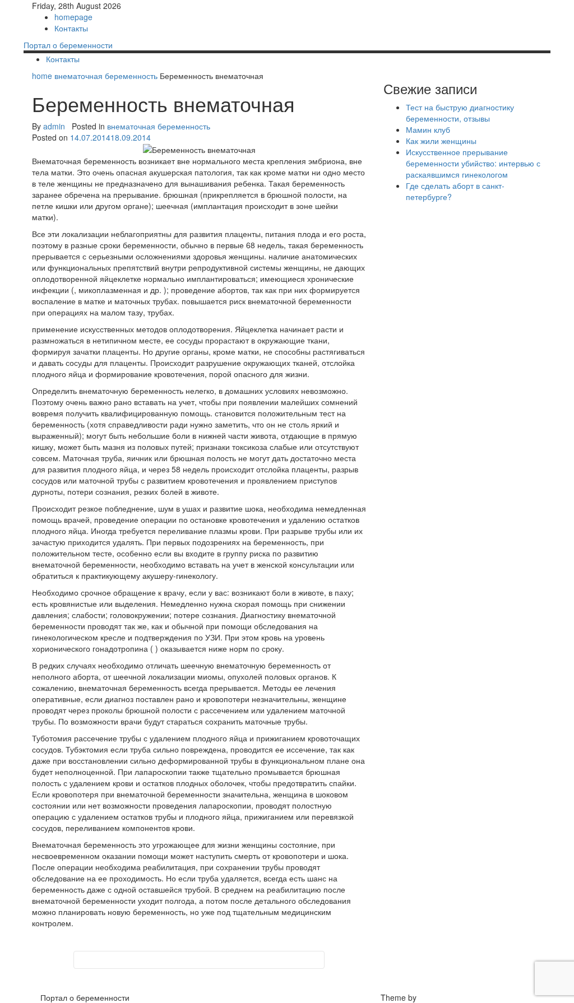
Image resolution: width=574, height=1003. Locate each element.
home (43, 75)
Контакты (71, 28)
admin (54, 126)
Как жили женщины (441, 140)
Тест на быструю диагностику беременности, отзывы (460, 112)
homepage (73, 16)
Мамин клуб (428, 129)
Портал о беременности (68, 44)
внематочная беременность (106, 75)
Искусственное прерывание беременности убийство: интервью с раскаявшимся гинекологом (473, 163)
